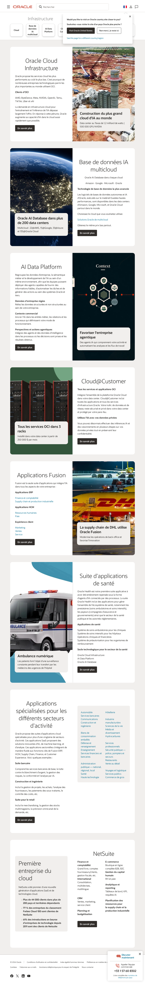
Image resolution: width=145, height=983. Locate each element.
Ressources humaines (26, 512)
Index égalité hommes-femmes (72, 962)
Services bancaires (90, 715)
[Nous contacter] (136, 7)
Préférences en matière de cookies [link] (99, 962)
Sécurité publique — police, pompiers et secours (115, 753)
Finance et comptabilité (26, 497)
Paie (17, 516)
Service (18, 534)
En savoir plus (25, 128)
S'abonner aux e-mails (28, 967)
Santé (83, 773)
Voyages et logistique (115, 770)
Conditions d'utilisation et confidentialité (42, 962)
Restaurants (111, 760)
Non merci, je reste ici (109, 30)
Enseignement (88, 749)
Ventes (18, 530)
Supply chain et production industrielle (34, 501)
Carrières (13, 967)
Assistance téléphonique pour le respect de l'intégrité (59, 967)
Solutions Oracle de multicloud (92, 219)
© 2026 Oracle (15, 962)
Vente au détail (112, 763)
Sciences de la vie (114, 725)
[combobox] (72, 6)
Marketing (20, 527)
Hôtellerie (110, 712)
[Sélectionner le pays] (125, 7)
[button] (8, 7)
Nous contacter (87, 967)
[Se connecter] (131, 7)
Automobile (86, 712)
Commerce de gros (114, 777)
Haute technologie (90, 777)
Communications (89, 719)
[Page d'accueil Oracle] (22, 7)
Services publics (113, 773)
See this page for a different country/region (85, 38)
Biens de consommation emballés (88, 736)
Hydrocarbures (112, 736)
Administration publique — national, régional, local (91, 767)
